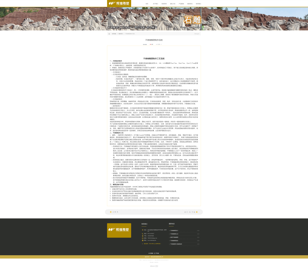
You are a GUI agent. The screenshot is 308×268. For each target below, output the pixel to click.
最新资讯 (121, 33)
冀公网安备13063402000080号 (162, 260)
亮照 (140, 260)
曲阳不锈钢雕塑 (174, 231)
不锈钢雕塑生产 (174, 245)
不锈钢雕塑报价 (174, 235)
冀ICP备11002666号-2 (148, 260)
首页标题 (114, 33)
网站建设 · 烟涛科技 (154, 262)
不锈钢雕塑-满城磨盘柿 (176, 238)
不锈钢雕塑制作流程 (175, 241)
